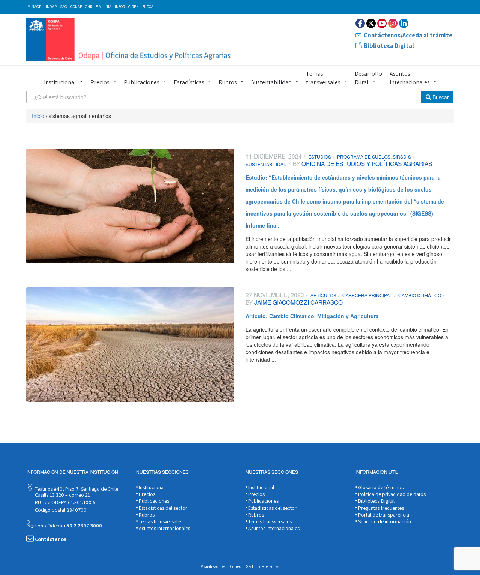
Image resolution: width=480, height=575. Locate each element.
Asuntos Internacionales (164, 528)
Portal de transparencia (383, 514)
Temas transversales (323, 78)
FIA (98, 6)
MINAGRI (34, 6)
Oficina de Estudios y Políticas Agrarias (366, 163)
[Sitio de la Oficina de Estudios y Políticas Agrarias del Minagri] (130, 39)
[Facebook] (360, 23)
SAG (63, 6)
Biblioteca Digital (389, 46)
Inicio (38, 116)
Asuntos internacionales (410, 78)
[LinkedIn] (403, 23)
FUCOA (147, 6)
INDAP (51, 6)
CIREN (133, 6)
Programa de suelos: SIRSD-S (374, 156)
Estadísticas (189, 82)
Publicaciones (141, 82)
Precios (100, 82)
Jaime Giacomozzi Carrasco (298, 302)
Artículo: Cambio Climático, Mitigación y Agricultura (312, 316)
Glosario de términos (380, 487)
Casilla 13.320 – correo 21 (62, 494)
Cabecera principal (367, 295)
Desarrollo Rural (368, 78)
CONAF (76, 6)
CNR (88, 6)
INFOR (120, 6)
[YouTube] (382, 23)
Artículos (323, 295)
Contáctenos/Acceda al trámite (408, 35)
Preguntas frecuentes (380, 508)
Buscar (440, 97)
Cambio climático (419, 295)
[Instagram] (393, 23)
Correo (235, 566)
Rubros (228, 82)
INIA (107, 6)
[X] (371, 23)
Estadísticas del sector (162, 508)
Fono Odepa (68, 525)
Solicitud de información (384, 521)
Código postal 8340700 (60, 509)
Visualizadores (213, 566)
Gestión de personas (262, 566)
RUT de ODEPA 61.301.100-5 (65, 502)
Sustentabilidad (271, 82)
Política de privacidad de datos (391, 494)
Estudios (319, 156)
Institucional (60, 82)
